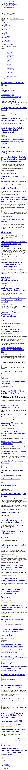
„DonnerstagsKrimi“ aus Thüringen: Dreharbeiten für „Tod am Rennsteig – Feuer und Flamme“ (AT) (14, 751)
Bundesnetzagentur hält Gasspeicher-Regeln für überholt (13, 289)
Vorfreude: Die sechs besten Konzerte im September (11, 521)
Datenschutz (6, 765)
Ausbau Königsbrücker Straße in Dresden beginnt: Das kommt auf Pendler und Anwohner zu (13, 159)
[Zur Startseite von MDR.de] (4, 10)
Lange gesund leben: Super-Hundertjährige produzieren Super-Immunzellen (12, 591)
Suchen (2, 20)
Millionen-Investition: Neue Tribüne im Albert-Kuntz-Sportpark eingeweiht (11, 265)
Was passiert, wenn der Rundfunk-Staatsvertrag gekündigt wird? (14, 119)
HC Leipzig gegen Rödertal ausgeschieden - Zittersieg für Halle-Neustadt (12, 331)
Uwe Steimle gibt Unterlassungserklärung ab (11, 96)
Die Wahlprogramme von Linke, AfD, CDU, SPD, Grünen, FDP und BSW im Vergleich (14, 199)
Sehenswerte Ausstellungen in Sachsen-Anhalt (12, 532)
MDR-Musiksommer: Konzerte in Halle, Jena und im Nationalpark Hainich (14, 701)
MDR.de (6, 79)
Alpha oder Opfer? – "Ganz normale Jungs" (11, 443)
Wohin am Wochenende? (10, 512)
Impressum (6, 764)
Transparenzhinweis (8, 766)
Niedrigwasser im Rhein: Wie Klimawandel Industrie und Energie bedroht (12, 567)
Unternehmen (5, 759)
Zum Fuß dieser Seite (9, 7)
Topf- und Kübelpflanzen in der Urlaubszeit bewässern (13, 630)
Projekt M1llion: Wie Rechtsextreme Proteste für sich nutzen (13, 433)
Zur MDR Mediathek (9, 3)
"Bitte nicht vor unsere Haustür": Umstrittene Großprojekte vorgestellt (14, 244)
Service (3, 760)
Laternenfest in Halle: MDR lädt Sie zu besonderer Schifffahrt (13, 740)
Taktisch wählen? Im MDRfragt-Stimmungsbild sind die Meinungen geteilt (13, 130)
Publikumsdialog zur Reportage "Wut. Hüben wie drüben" (13, 730)
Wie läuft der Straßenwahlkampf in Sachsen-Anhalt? (13, 452)
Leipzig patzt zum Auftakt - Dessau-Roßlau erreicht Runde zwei (12, 350)
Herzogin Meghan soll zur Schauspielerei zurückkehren (12, 646)
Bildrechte (6, 768)
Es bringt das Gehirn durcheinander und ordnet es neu (13, 579)
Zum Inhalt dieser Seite (9, 1)
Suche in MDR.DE (5, 18)
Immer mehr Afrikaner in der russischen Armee (12, 424)
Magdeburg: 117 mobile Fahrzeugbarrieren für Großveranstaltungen (10, 314)
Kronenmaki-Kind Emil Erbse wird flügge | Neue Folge (12, 392)
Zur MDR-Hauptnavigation (10, 5)
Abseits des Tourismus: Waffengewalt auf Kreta (10, 406)
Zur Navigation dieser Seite (10, 4)
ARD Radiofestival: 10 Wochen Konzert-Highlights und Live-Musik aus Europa (12, 715)
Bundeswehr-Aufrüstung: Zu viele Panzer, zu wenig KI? (14, 416)
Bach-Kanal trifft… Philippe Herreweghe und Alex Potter (12, 686)
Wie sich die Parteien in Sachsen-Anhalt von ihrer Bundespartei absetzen (13, 142)
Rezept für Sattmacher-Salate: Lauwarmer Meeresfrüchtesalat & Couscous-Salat (14, 607)
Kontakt (5, 762)
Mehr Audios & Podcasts (10, 479)
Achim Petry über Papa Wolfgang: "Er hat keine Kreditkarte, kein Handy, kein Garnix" (14, 668)
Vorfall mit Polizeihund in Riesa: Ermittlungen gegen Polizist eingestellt (13, 300)
